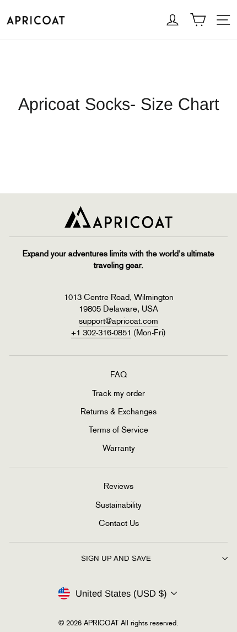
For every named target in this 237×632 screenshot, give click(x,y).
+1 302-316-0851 (101, 333)
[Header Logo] (36, 19)
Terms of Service (118, 430)
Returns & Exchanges (118, 412)
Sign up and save (116, 558)
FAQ (118, 375)
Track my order (118, 393)
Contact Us (119, 523)
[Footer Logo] (118, 217)
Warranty (119, 448)
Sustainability (118, 505)
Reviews (118, 486)
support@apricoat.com (118, 321)
